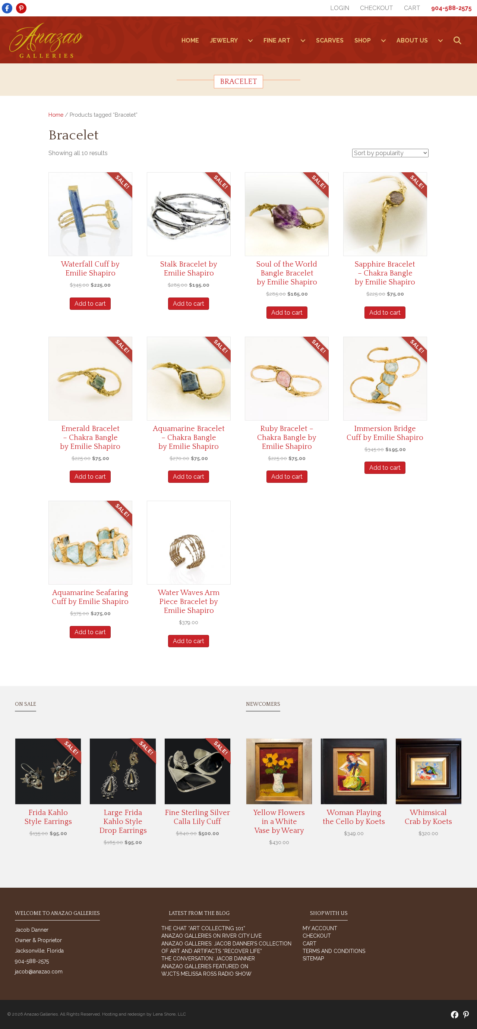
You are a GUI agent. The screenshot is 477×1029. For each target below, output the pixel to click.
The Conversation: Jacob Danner (208, 959)
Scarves (330, 40)
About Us (412, 40)
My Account (320, 928)
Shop (362, 40)
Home (55, 114)
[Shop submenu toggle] (383, 40)
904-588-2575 (451, 8)
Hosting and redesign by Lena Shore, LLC (144, 1014)
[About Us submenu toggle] (440, 40)
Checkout (376, 8)
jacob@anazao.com (39, 972)
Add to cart (90, 303)
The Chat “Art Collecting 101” (203, 928)
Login (339, 8)
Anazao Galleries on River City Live (211, 936)
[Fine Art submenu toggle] (303, 40)
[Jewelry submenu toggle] (250, 40)
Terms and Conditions (334, 951)
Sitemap (313, 959)
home (190, 40)
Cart (412, 8)
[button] (459, 41)
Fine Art (276, 40)
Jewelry (224, 40)
